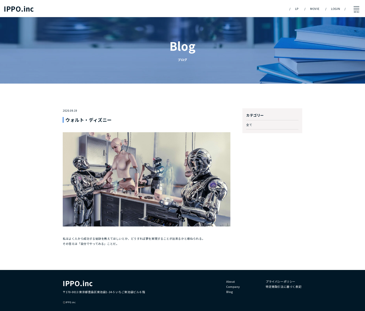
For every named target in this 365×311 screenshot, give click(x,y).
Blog (229, 292)
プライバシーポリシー (280, 281)
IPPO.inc (19, 8)
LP (297, 9)
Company (233, 287)
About (230, 281)
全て (249, 125)
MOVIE (315, 9)
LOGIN (335, 9)
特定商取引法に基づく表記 (283, 287)
